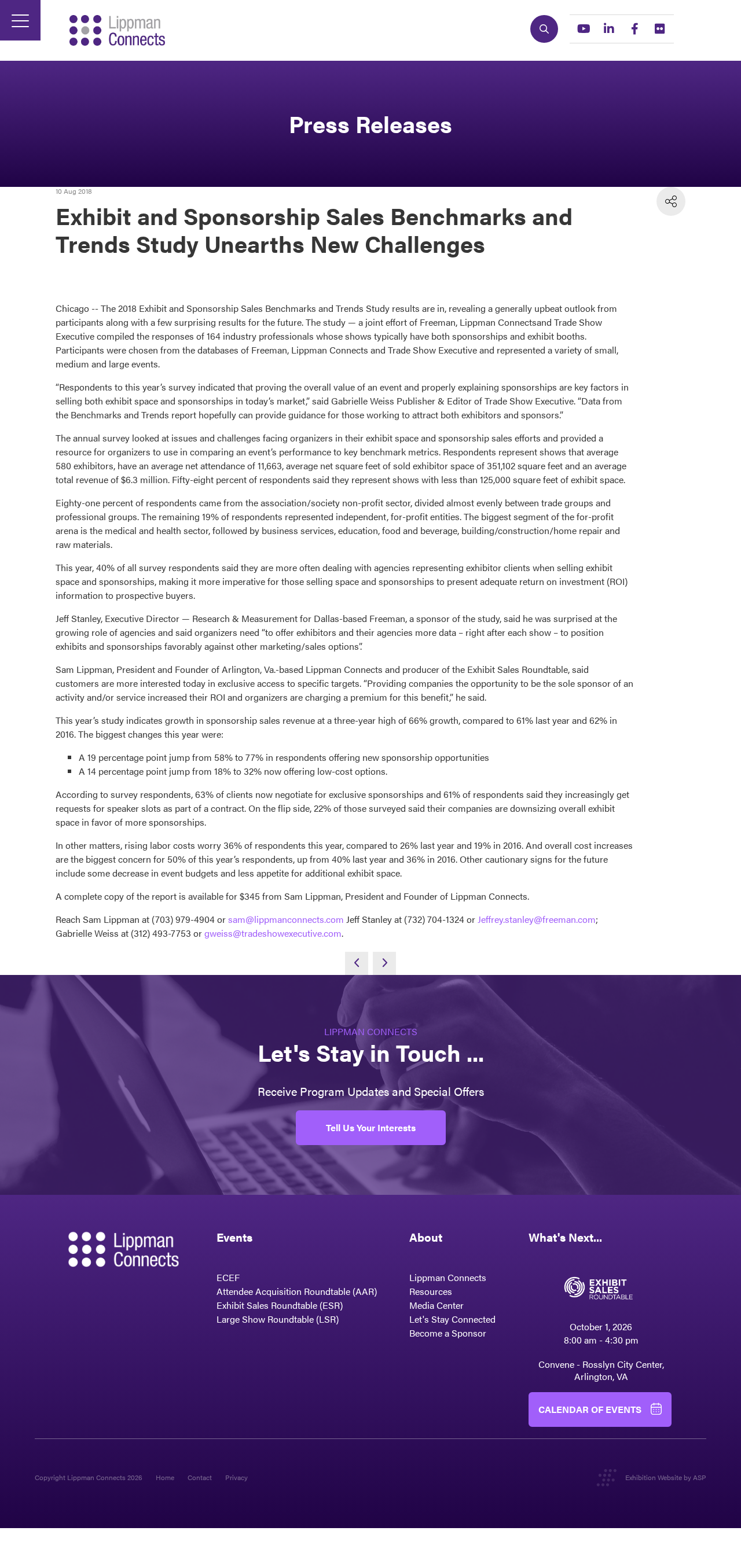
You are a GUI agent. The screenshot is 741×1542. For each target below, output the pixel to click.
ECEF (228, 1277)
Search (544, 29)
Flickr (660, 29)
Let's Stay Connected (452, 1319)
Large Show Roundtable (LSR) (278, 1319)
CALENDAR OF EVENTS (589, 1409)
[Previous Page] (356, 963)
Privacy (236, 1477)
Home (165, 1477)
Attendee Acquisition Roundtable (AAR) (297, 1291)
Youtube (583, 29)
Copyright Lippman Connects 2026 (88, 1477)
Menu (20, 20)
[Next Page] (384, 963)
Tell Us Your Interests (371, 1127)
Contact (200, 1477)
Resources (430, 1291)
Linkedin (609, 29)
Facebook (634, 29)
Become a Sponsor (447, 1332)
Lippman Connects (447, 1277)
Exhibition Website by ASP (665, 1477)
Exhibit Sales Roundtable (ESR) (280, 1305)
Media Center (436, 1305)
